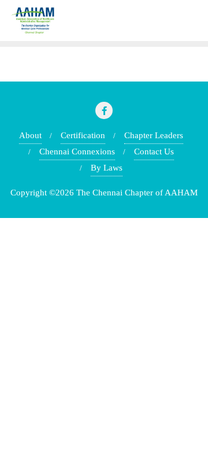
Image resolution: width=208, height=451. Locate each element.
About (30, 135)
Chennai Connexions (77, 151)
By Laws (106, 167)
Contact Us (154, 151)
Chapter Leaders (153, 135)
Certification (83, 135)
